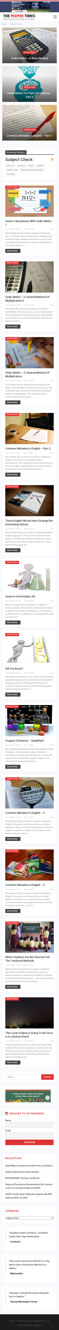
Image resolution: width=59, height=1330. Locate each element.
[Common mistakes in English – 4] (29, 792)
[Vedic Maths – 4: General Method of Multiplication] (29, 352)
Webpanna (37, 1325)
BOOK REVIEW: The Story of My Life (22, 1178)
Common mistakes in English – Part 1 (29, 135)
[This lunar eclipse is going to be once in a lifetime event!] (29, 1013)
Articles (21, 166)
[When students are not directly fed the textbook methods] (29, 937)
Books (31, 166)
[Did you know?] (29, 648)
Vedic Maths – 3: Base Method (29, 58)
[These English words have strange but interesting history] (29, 500)
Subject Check (29, 52)
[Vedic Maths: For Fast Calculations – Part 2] (29, 84)
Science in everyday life (20, 596)
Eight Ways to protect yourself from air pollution (29, 1165)
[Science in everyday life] (29, 576)
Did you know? (14, 668)
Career (40, 166)
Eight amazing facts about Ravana (22, 1172)
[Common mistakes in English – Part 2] (29, 428)
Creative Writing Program (32, 170)
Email (8, 1130)
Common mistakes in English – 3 (25, 884)
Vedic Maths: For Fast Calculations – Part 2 (29, 95)
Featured (10, 174)
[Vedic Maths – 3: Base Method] (29, 45)
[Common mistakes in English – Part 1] (29, 123)
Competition (12, 170)
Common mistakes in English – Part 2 (28, 448)
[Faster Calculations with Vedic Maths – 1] (29, 201)
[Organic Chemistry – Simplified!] (29, 720)
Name (8, 1120)
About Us (10, 166)
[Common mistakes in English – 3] (29, 865)
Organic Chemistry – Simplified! (24, 740)
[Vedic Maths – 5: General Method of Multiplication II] (29, 277)
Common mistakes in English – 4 (25, 812)
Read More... (13, 251)
